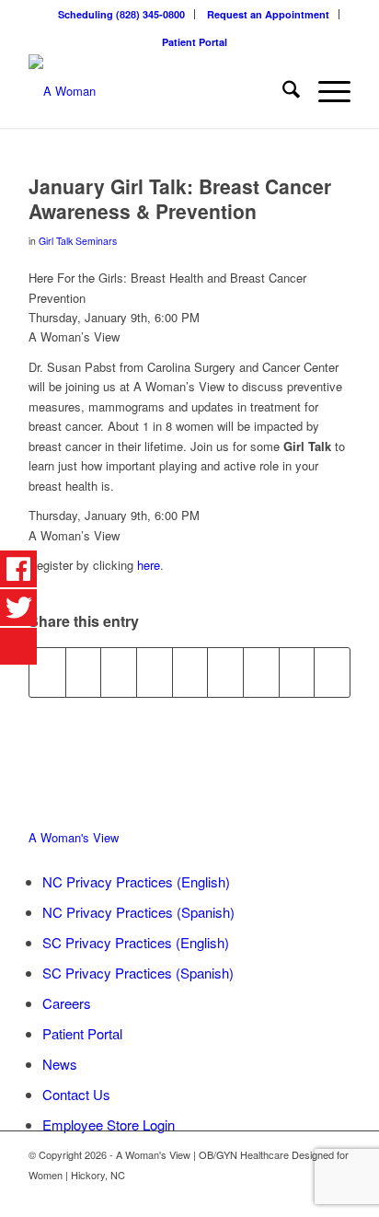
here (148, 565)
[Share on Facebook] (47, 672)
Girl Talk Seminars (78, 241)
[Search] (282, 91)
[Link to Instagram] (336, 1194)
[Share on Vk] (261, 672)
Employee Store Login (108, 1124)
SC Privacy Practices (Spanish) (138, 972)
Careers (66, 1003)
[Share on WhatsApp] (118, 672)
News (59, 1063)
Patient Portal (194, 42)
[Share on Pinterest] (154, 672)
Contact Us (76, 1094)
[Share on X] (83, 672)
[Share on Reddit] (297, 672)
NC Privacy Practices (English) (136, 881)
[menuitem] (122, 14)
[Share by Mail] (332, 672)
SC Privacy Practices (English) (135, 942)
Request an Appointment (268, 14)
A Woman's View (74, 837)
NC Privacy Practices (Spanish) (138, 911)
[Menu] (325, 91)
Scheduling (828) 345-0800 (121, 14)
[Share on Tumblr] (225, 672)
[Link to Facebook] (309, 1194)
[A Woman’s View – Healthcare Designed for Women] (157, 91)
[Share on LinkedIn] (190, 672)
